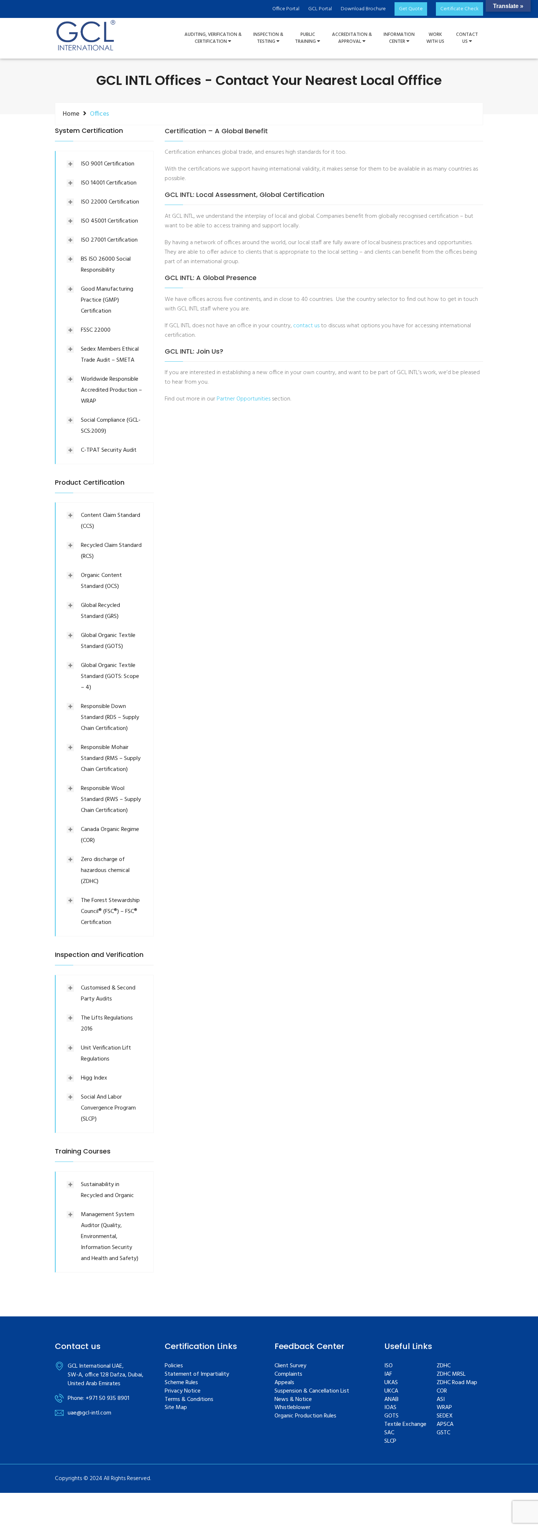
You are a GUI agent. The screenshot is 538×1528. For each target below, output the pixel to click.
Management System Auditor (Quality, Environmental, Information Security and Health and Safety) (109, 1236)
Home (71, 114)
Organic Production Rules (305, 1416)
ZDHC (444, 1366)
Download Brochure (363, 9)
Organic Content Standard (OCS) (101, 581)
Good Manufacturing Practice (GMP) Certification (107, 300)
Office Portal (285, 9)
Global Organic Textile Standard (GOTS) (108, 641)
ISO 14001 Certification (109, 183)
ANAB (391, 1399)
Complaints (288, 1374)
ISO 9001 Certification (107, 164)
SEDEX (445, 1416)
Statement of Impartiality (197, 1374)
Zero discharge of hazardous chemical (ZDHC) (105, 870)
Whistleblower (292, 1408)
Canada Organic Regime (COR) (110, 835)
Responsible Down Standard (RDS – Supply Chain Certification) (110, 717)
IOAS (390, 1408)
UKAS (391, 1383)
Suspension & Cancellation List (311, 1391)
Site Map (176, 1408)
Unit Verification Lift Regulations (106, 1053)
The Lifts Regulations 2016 (107, 1023)
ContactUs (467, 38)
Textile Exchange (405, 1424)
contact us (306, 326)
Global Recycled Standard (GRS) (100, 611)
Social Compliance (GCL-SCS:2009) (111, 425)
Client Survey (290, 1366)
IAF (388, 1374)
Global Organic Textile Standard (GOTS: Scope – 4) (110, 676)
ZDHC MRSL (451, 1374)
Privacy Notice (183, 1391)
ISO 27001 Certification (109, 240)
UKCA (391, 1391)
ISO (388, 1366)
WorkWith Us (435, 38)
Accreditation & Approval (352, 38)
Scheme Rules (181, 1383)
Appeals (284, 1383)
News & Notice (293, 1399)
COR (442, 1391)
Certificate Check (459, 9)
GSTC (443, 1433)
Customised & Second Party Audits (108, 993)
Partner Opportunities (243, 399)
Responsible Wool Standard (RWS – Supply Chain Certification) (111, 799)
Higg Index (94, 1078)
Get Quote (411, 9)
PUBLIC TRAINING (306, 38)
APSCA (445, 1424)
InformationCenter (399, 38)
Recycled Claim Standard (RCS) (111, 551)
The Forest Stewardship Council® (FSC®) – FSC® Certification (110, 911)
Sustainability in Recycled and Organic (107, 1190)
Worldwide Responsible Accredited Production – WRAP (111, 390)
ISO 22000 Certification (110, 202)
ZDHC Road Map (457, 1383)
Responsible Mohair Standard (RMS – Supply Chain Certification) (111, 758)
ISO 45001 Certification (109, 221)
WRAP (444, 1408)
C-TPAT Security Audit (109, 450)
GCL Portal (320, 9)
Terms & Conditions (189, 1399)
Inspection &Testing (268, 38)
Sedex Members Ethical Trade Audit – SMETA (110, 354)
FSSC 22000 (96, 330)
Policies (174, 1366)
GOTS (391, 1416)
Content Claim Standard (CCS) (110, 521)
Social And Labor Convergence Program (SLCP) (108, 1108)
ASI (441, 1399)
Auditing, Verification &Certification (213, 38)
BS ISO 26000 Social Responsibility (106, 264)
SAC (389, 1433)
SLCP (390, 1441)
